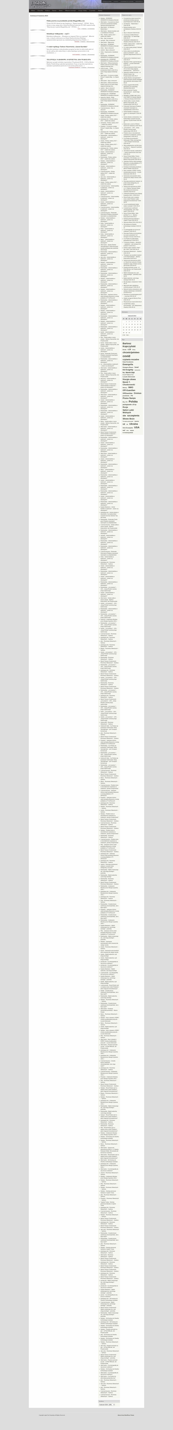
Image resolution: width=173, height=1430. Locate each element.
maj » (127, 335)
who (127, 430)
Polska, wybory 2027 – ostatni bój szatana (108, 173)
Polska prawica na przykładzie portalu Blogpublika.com (66, 21)
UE (124, 424)
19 (137, 327)
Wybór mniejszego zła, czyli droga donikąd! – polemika (109, 871)
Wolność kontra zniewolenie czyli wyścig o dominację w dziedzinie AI (133, 291)
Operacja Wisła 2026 (129, 222)
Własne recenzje (70, 10)
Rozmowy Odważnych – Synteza (132, 251)
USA (136, 427)
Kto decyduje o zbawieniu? (131, 282)
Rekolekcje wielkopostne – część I (58, 33)
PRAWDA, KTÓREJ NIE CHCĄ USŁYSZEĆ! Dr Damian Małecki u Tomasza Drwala (132, 97)
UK (127, 424)
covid (126, 356)
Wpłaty (100, 10)
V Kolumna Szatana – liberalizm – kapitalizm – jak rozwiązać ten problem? (132, 244)
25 (135, 330)
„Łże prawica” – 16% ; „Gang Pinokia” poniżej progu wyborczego (131, 129)
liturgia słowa (129, 379)
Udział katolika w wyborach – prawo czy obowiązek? (109, 137)
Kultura (47, 10)
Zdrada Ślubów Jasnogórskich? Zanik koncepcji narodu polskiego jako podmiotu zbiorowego (133, 79)
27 (140, 330)
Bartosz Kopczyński (129, 345)
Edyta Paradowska (128, 362)
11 (135, 324)
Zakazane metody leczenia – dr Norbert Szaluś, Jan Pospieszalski (132, 74)
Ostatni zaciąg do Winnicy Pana (132, 298)
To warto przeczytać (128, 421)
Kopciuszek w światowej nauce (132, 58)
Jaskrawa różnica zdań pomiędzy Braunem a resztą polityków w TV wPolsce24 (133, 163)
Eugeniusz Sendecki (74, 67)
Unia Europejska (128, 428)
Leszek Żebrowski (129, 377)
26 (137, 330)
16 (129, 327)
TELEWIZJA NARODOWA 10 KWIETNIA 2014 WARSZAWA (69, 59)
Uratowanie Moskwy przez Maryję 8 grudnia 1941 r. (109, 887)
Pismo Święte (129, 398)
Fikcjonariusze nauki (129, 302)
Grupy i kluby (82, 10)
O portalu (92, 10)
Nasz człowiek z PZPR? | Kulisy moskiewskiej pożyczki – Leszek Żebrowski (132, 172)
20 (140, 327)
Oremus (137, 393)
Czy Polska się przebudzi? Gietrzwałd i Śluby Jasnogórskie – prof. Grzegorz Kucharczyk (132, 140)
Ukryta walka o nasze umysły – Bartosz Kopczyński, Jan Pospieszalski (132, 102)
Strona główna (107, 1)
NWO (130, 387)
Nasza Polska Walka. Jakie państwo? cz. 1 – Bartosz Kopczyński (131, 215)
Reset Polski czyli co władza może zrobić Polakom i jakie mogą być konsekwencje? (131, 199)
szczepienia (133, 415)
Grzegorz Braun (128, 367)
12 (137, 324)
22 (126, 330)
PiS (132, 395)
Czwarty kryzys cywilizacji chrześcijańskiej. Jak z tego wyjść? (131, 209)
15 (126, 327)
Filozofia (40, 10)
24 (132, 330)
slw (124, 416)
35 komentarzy (91, 67)
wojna (132, 430)
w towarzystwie (128, 432)
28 (123, 332)
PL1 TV (125, 402)
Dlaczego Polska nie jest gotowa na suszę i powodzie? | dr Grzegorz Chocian (132, 235)
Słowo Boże (129, 419)
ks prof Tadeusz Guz (128, 374)
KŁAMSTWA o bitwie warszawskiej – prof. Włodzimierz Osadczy (133, 305)
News (60, 10)
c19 (129, 349)
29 (126, 332)
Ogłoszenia (111, 42)
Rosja (125, 407)
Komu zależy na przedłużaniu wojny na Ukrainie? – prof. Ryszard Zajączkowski (132, 52)
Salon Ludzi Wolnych (128, 411)
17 (132, 327)
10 (132, 324)
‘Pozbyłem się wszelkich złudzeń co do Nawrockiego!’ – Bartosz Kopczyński (132, 256)
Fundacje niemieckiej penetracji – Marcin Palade (109, 1010)
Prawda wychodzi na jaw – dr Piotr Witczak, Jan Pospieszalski (109, 1046)
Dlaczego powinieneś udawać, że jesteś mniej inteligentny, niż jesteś (133, 183)
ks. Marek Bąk (129, 373)
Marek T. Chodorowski (129, 383)
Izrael (137, 367)
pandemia (126, 395)
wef (124, 430)
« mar (123, 335)
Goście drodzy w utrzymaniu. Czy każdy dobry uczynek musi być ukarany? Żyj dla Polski (133, 118)
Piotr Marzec (76, 54)
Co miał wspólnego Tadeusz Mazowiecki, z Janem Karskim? (67, 46)
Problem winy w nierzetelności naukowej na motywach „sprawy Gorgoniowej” (132, 134)
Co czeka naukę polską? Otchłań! (133, 47)
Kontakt (116, 1)
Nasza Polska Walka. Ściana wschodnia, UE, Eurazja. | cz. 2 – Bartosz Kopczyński (132, 157)
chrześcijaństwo (131, 352)
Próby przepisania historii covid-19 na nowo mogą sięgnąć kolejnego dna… (132, 68)
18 (135, 327)
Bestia (124, 349)
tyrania (137, 421)
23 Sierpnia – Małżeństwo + (131, 23)
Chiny (133, 349)
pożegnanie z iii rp (129, 404)
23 (129, 330)
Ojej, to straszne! (128, 32)
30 (129, 332)
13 (140, 324)
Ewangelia (128, 364)
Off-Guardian (129, 390)
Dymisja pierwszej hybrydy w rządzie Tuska (108, 1203)
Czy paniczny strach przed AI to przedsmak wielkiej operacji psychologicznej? (132, 20)
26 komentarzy (91, 54)
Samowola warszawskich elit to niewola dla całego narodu (109, 943)
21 (123, 330)
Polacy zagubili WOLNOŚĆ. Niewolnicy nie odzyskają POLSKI (131, 86)
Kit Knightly (128, 370)
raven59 (77, 41)
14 (123, 327)
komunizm (137, 370)
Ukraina (133, 424)
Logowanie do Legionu (126, 1)
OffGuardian (127, 393)
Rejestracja (139, 1)
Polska (133, 401)
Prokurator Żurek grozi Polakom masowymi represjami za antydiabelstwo (132, 108)
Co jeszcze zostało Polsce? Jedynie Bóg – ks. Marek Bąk (110, 77)
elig (79, 28)
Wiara (33, 10)
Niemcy (125, 387)
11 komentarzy (91, 28)
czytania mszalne (131, 359)
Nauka (54, 10)
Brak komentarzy (91, 41)
